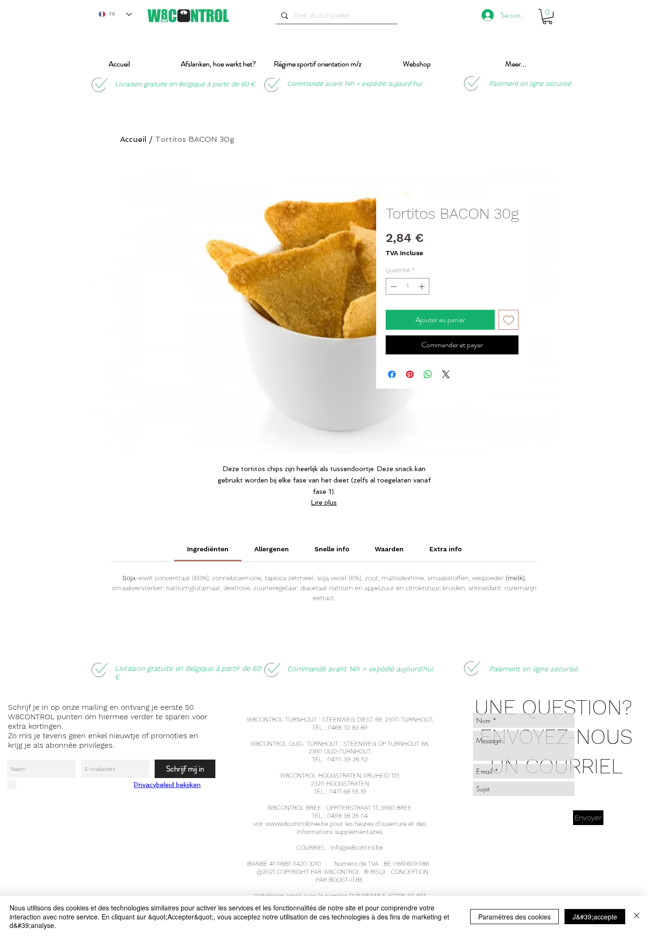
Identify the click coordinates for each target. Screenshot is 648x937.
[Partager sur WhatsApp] (428, 374)
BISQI (377, 871)
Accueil (133, 139)
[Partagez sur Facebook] (392, 374)
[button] (547, 16)
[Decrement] (392, 286)
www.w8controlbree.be (296, 823)
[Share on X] (446, 374)
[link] (208, 549)
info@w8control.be (357, 847)
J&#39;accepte (595, 916)
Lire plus (324, 502)
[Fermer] (636, 916)
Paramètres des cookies (514, 916)
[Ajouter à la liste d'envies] (508, 320)
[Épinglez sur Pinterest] (410, 374)
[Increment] (422, 286)
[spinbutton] (407, 286)
